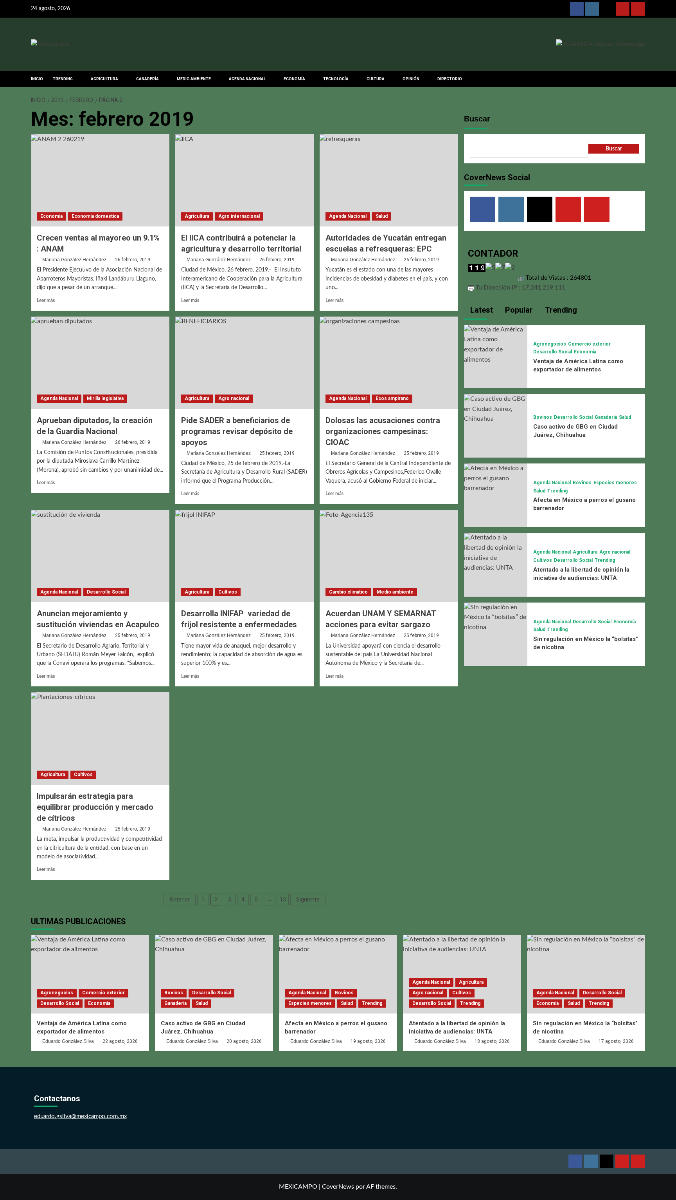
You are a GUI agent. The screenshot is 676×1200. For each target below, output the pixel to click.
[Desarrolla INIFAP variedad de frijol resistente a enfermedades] (244, 556)
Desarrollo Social (106, 592)
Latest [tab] (480, 310)
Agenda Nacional (348, 216)
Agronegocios (549, 344)
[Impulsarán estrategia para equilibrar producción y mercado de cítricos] (100, 738)
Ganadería (606, 417)
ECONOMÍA (294, 79)
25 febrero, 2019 (277, 453)
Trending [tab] (560, 310)
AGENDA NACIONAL (247, 79)
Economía (51, 216)
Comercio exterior (589, 344)
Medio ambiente (395, 592)
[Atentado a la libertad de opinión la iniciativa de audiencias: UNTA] (495, 553)
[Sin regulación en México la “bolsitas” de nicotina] (495, 617)
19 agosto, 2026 (368, 1041)
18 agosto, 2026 (492, 1041)
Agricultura (197, 216)
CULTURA (376, 79)
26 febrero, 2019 (132, 259)
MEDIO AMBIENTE (194, 79)
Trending (557, 491)
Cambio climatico (348, 592)
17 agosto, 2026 (616, 1041)
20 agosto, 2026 (244, 1041)
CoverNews (338, 1187)
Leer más (46, 300)
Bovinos (542, 417)
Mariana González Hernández (74, 259)
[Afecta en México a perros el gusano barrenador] (495, 478)
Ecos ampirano (392, 398)
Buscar (477, 118)
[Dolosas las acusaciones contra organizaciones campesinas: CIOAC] (389, 363)
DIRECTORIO (449, 79)
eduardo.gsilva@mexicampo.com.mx (80, 1116)
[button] (640, 79)
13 (283, 899)
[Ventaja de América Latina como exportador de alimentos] (495, 344)
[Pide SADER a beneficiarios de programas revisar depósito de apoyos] (244, 363)
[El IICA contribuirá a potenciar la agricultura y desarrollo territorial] (244, 180)
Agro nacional (233, 398)
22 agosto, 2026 (120, 1041)
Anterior (179, 899)
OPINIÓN (411, 79)
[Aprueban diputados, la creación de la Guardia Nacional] (100, 363)
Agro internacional (239, 216)
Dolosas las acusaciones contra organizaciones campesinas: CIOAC (382, 431)
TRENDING (63, 79)
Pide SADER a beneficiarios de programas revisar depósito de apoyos (237, 431)
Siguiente (308, 899)
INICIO (37, 79)
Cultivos (227, 592)
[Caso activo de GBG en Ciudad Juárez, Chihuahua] (495, 409)
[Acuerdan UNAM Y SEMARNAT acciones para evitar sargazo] (389, 556)
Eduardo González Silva (68, 1041)
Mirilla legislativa (105, 398)
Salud (382, 216)
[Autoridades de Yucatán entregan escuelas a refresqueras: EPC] (389, 180)
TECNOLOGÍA (336, 79)
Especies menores (615, 482)
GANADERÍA (147, 79)
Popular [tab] (518, 310)
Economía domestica (95, 216)
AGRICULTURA (104, 79)
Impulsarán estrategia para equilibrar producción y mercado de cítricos (95, 807)
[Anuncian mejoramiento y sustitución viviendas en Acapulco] (100, 556)
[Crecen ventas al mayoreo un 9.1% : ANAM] (100, 180)
